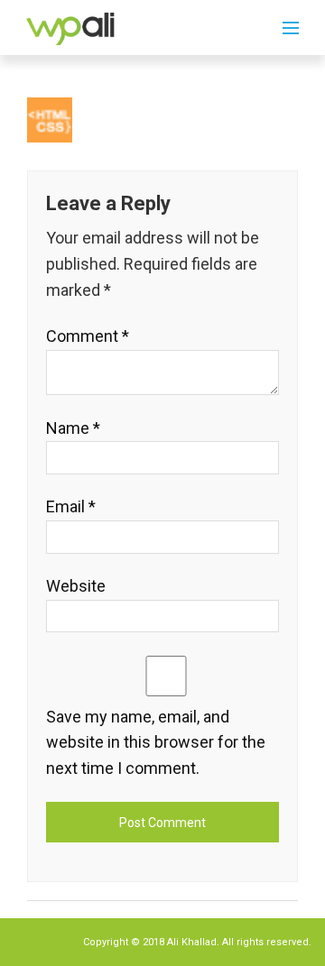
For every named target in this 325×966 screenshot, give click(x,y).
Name (73, 428)
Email (71, 506)
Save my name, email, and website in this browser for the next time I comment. (155, 742)
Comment (87, 336)
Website (76, 585)
